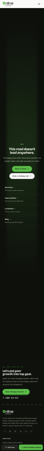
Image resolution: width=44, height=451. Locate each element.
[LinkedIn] (15, 431)
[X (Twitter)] (31, 431)
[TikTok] (20, 431)
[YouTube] (26, 431)
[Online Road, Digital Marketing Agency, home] (8, 4)
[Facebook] (5, 431)
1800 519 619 (11, 398)
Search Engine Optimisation (12, 443)
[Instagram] (10, 431)
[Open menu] (39, 4)
